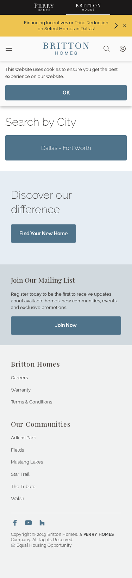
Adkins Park (23, 437)
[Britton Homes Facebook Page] (15, 523)
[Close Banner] (124, 26)
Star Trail (20, 474)
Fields (17, 450)
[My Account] (123, 49)
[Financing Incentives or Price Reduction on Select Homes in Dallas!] (116, 25)
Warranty (21, 390)
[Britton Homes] (88, 7)
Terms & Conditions (31, 402)
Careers (19, 377)
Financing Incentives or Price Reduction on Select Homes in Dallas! (66, 25)
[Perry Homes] (44, 7)
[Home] (66, 48)
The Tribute (23, 486)
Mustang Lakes (27, 462)
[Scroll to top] (110, 534)
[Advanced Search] (106, 49)
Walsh (17, 498)
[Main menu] (9, 48)
